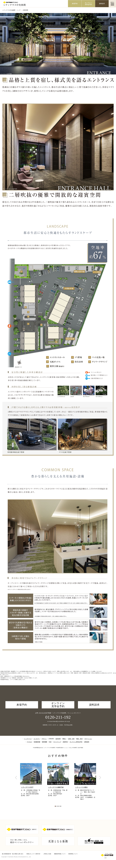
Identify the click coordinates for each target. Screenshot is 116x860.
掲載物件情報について (60, 853)
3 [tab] (58, 806)
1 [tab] (55, 806)
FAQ (50, 742)
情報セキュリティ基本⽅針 (33, 853)
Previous (16, 777)
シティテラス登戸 (27, 787)
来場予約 (65, 742)
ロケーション (88, 738)
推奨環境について (73, 853)
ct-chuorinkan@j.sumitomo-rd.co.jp (58, 721)
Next (100, 777)
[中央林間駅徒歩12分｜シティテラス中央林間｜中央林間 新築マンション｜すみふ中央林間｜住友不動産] (34, 4)
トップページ (28, 738)
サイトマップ (57, 742)
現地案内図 (37, 742)
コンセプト (37, 738)
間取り (64, 738)
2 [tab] (57, 806)
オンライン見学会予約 (76, 742)
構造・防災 (79, 738)
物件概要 (44, 742)
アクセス (29, 742)
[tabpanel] (31, 785)
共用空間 (51, 738)
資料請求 (86, 742)
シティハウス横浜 (81, 787)
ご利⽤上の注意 (47, 853)
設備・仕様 (71, 738)
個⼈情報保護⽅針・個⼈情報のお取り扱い (13, 853)
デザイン (44, 738)
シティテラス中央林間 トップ (11, 10)
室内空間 (58, 738)
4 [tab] (60, 806)
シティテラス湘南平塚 (56, 787)
